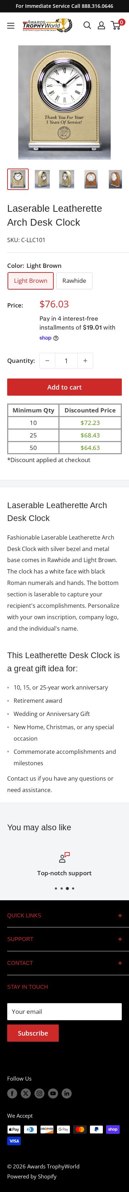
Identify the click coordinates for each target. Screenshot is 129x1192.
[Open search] (87, 25)
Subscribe (33, 1033)
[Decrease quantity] (47, 360)
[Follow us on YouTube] (53, 1093)
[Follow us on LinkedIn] (67, 1093)
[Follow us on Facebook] (12, 1093)
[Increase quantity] (85, 360)
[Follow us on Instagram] (39, 1093)
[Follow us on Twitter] (26, 1093)
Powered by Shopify (32, 1176)
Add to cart (64, 387)
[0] (115, 25)
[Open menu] (10, 26)
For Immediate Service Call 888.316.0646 (64, 5)
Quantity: (21, 360)
